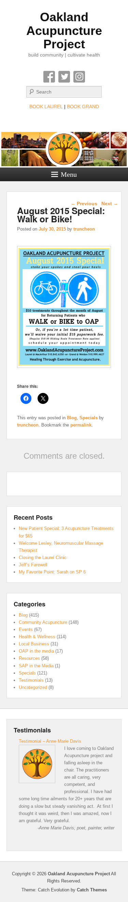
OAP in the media (36, 651)
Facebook (49, 77)
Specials (89, 417)
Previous (84, 203)
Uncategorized (33, 687)
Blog (72, 417)
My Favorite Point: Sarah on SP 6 (52, 571)
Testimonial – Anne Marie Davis (50, 741)
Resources (29, 658)
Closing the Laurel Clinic (43, 557)
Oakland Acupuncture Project (64, 30)
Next (109, 203)
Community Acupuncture (43, 622)
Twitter (64, 77)
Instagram (79, 77)
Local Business (34, 643)
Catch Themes (92, 889)
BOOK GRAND (83, 106)
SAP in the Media (36, 665)
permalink (80, 425)
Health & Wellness (37, 636)
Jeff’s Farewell (33, 564)
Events (26, 629)
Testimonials (31, 680)
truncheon (84, 229)
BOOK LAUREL (46, 106)
